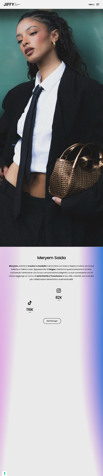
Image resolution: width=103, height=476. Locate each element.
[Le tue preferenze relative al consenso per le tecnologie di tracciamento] (4, 473)
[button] (94, 4)
